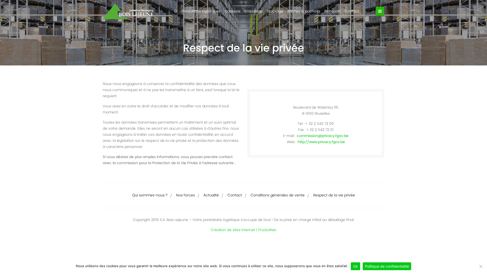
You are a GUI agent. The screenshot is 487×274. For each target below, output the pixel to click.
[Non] (480, 266)
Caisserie (232, 11)
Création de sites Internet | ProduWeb (243, 230)
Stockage (275, 11)
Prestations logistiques (201, 11)
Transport (332, 11)
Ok (355, 266)
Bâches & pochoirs (303, 11)
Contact (352, 11)
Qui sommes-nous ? (149, 195)
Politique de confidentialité (387, 266)
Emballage (254, 11)
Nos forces (185, 195)
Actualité (211, 195)
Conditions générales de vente (278, 195)
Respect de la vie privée (334, 195)
